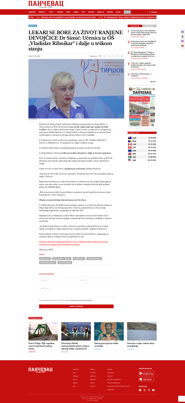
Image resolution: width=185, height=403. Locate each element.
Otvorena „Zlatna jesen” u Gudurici (141, 75)
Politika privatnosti (114, 379)
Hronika (60, 12)
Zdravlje (100, 12)
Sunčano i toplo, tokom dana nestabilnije (140, 344)
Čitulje (127, 12)
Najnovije (135, 26)
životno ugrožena (65, 262)
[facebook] (100, 56)
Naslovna (32, 12)
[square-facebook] (140, 390)
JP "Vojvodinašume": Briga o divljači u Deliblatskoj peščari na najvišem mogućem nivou (143, 54)
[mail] (118, 56)
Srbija (92, 369)
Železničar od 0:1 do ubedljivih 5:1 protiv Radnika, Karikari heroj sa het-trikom (64, 17)
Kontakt (110, 376)
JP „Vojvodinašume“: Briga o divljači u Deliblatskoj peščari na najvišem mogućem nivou (129, 17)
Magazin (110, 12)
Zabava (76, 12)
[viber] (113, 56)
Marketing (110, 389)
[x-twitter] (144, 390)
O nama (109, 369)
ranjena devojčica (94, 258)
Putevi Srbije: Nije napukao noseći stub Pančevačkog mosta (41, 346)
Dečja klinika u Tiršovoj (61, 258)
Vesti (51, 12)
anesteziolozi (45, 258)
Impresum (110, 373)
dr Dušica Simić (79, 258)
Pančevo (42, 12)
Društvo (32, 26)
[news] (43, 331)
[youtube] (153, 390)
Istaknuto (149, 26)
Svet (83, 12)
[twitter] (105, 56)
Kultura (91, 12)
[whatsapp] (109, 56)
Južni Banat (144, 58)
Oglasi (118, 12)
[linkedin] (122, 56)
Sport (68, 12)
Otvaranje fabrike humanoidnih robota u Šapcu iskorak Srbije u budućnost (75, 346)
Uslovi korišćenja (113, 383)
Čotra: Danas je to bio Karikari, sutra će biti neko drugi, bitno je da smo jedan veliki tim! (143, 32)
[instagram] (149, 390)
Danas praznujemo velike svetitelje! (106, 344)
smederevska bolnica (47, 262)
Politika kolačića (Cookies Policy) (118, 386)
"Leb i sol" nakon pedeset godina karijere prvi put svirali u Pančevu (143, 65)
